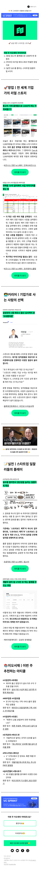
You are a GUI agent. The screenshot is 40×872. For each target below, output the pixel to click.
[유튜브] (17, 850)
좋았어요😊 (20, 823)
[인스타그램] (27, 850)
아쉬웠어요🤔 (20, 833)
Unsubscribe (12, 864)
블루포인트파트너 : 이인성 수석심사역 (19, 406)
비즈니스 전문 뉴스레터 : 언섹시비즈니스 (20, 165)
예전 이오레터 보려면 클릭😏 (20, 843)
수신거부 (6, 864)
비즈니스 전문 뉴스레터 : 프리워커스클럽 (20, 268)
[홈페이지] (12, 850)
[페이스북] (22, 850)
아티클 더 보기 (20, 172)
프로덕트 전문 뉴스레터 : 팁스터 (16, 561)
